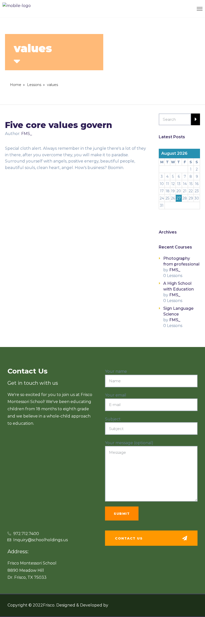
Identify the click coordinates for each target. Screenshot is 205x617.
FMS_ (26, 133)
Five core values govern (58, 125)
